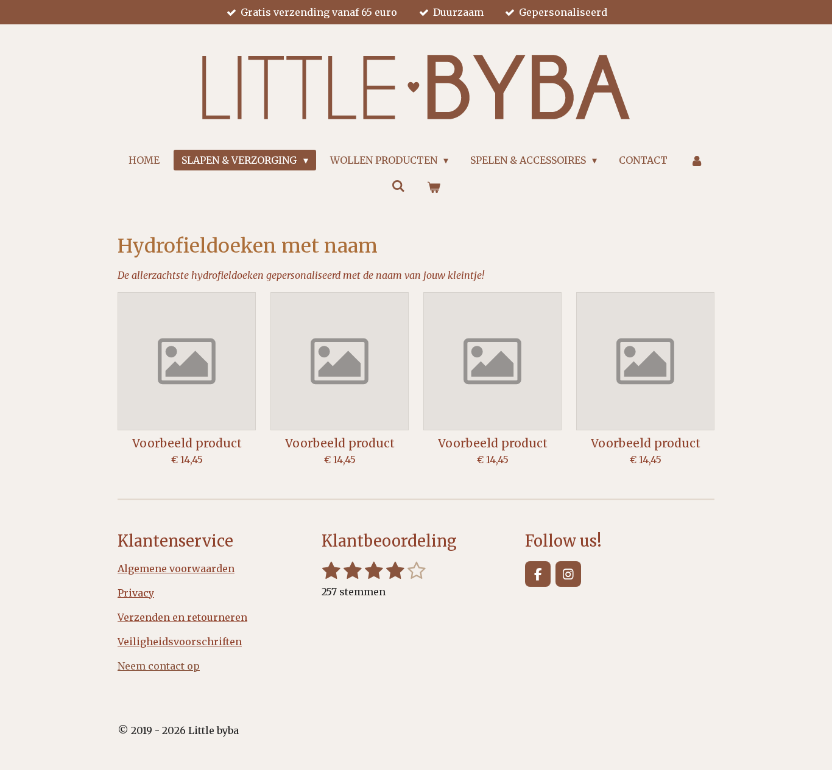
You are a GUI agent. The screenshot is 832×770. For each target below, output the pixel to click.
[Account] (696, 160)
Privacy (136, 593)
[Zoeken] (398, 186)
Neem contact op (159, 666)
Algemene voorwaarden (176, 568)
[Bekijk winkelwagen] (433, 187)
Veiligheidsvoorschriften (180, 641)
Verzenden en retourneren (182, 617)
